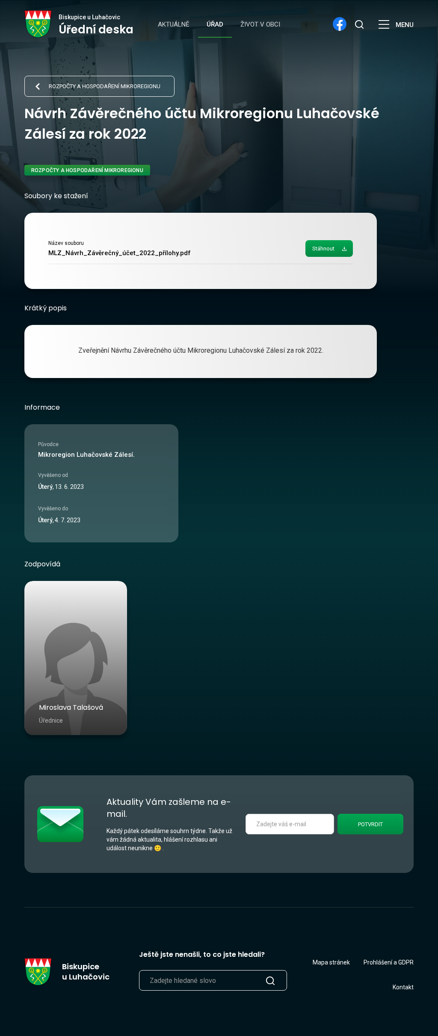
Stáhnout (323, 248)
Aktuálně (173, 24)
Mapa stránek (331, 962)
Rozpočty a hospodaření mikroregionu (104, 86)
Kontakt (403, 987)
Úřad (215, 24)
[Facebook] (339, 24)
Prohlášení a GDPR (389, 962)
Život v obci (260, 24)
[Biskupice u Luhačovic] (38, 24)
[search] (359, 24)
